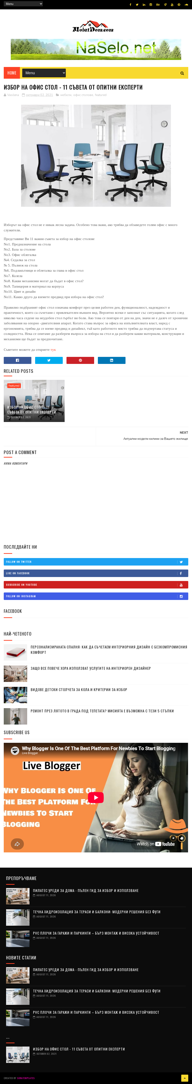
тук (53, 349)
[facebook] (130, 4)
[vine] (165, 4)
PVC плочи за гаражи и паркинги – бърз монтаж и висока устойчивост (96, 933)
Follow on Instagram (21, 596)
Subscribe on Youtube (21, 584)
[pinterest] (179, 4)
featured (101, 95)
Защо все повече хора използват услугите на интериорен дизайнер (91, 668)
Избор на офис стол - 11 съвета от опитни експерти (31, 409)
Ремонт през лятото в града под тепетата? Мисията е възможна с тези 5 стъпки (102, 710)
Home (11, 73)
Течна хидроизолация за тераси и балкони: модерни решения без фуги (97, 911)
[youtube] (172, 4)
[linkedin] (144, 4)
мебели (65, 95)
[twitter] (137, 4)
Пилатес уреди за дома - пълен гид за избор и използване (86, 890)
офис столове (83, 95)
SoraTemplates (26, 1078)
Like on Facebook (18, 573)
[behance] (158, 4)
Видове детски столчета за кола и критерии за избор (79, 689)
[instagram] (151, 4)
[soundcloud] (186, 4)
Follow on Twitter (19, 561)
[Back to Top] (184, 1078)
